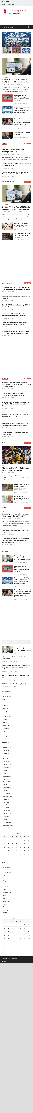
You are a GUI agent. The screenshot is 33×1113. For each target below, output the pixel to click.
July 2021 (6, 802)
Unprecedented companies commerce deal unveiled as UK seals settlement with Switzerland (15, 404)
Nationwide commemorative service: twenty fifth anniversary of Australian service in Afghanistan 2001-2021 (16, 414)
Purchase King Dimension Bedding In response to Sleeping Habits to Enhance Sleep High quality (16, 667)
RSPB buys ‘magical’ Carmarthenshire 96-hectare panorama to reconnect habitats (15, 424)
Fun (3, 465)
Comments (15, 642)
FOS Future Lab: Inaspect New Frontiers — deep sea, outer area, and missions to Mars (15, 332)
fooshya (20, 84)
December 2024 (7, 790)
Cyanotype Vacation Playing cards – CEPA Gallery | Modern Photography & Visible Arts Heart (22, 109)
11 (8, 847)
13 (16, 847)
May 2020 (6, 828)
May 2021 (6, 808)
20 (16, 850)
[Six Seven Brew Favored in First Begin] (7, 132)
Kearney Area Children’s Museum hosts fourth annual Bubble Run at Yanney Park (21, 487)
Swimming (6, 725)
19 (12, 850)
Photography (7, 716)
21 (20, 850)
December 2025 (7, 770)
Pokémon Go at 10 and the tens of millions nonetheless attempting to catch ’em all (15, 314)
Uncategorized (7, 734)
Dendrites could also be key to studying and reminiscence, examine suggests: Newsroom (16, 288)
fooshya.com (19, 10)
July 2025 (6, 784)
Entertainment (6, 77)
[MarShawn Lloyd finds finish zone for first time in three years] (16, 455)
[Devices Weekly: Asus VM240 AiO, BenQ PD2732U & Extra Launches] (16, 58)
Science (5, 719)
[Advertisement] (17, 21)
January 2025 (7, 787)
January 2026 (7, 767)
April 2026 (6, 759)
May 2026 (6, 756)
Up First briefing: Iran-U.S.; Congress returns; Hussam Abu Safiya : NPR (13, 394)
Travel (5, 731)
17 (4, 850)
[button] (28, 39)
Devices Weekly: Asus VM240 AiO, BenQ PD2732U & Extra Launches (22, 557)
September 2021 (8, 796)
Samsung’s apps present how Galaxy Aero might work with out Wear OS (21, 225)
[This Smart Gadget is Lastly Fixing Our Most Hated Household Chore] (7, 233)
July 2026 (6, 750)
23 (29, 850)
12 (12, 847)
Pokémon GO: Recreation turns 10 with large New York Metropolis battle (14, 323)
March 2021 (6, 810)
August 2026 (6, 747)
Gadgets (5, 705)
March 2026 (6, 761)
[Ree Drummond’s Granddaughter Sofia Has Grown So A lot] (7, 496)
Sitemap (4, 961)
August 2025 (6, 782)
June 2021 (6, 805)
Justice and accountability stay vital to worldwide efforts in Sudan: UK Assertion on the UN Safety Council (16, 384)
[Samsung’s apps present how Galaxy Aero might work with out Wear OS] (7, 223)
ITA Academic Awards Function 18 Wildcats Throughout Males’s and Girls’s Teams (15, 173)
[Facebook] (30, 4)
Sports (5, 722)
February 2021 (7, 813)
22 (24, 850)
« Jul (3, 862)
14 (20, 847)
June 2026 (6, 753)
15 (24, 847)
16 (29, 847)
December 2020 (7, 819)
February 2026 (7, 764)
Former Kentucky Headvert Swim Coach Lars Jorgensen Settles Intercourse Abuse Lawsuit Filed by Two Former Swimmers (22, 122)
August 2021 (6, 799)
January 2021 (7, 816)
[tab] (6, 642)
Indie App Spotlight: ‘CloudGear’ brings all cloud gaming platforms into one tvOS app (22, 97)
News (3, 147)
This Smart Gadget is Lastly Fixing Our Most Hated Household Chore (22, 235)
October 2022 (7, 793)
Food (3, 511)
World (5, 737)
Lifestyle (5, 711)
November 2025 (7, 773)
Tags (22, 642)
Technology (6, 728)
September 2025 (8, 779)
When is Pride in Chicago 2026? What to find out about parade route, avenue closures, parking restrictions (15, 540)
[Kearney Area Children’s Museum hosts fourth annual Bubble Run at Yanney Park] (7, 484)
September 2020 (8, 825)
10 (4, 847)
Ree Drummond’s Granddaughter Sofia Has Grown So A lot (21, 498)
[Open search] (29, 27)
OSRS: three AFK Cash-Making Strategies (14, 684)
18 (8, 850)
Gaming (5, 708)
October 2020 (7, 822)
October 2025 (7, 776)
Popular (6, 642)
